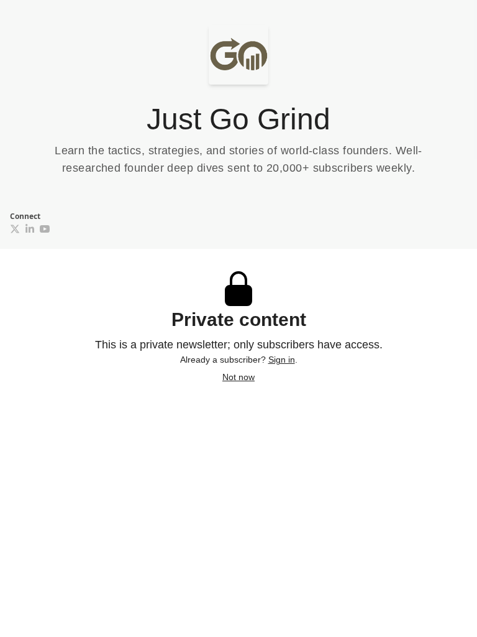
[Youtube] (45, 229)
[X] (15, 229)
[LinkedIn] (30, 229)
